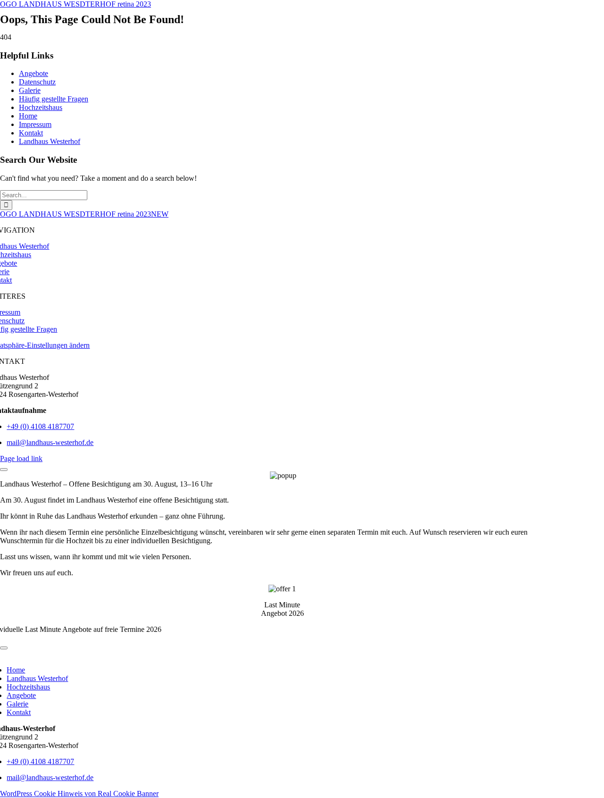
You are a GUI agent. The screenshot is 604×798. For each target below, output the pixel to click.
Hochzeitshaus (40, 107)
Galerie (30, 90)
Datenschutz (37, 82)
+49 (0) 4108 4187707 (40, 426)
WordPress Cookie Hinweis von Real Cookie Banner (79, 794)
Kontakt (31, 133)
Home (28, 116)
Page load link (21, 458)
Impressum (35, 124)
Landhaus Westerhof (49, 141)
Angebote (33, 73)
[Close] (4, 469)
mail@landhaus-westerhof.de (50, 442)
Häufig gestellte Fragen (53, 99)
